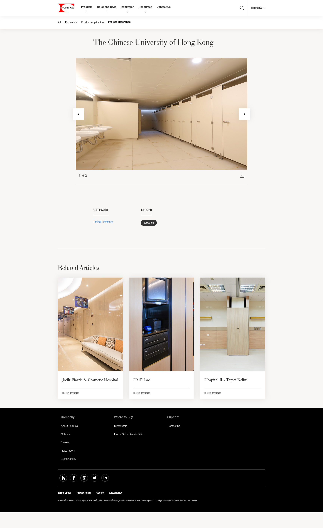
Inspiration (127, 7)
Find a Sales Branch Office (129, 434)
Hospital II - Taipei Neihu (225, 379)
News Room (68, 450)
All (59, 22)
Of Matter (66, 434)
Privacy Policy (84, 492)
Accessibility (115, 492)
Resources (145, 7)
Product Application (92, 22)
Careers (65, 442)
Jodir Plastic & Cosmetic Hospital (90, 379)
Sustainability (68, 458)
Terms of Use (64, 492)
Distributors (120, 425)
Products (87, 7)
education (149, 222)
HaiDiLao (141, 379)
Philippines (256, 7)
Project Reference (119, 22)
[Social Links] (63, 477)
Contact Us (164, 7)
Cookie (100, 492)
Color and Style (106, 7)
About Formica (69, 425)
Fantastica (71, 22)
